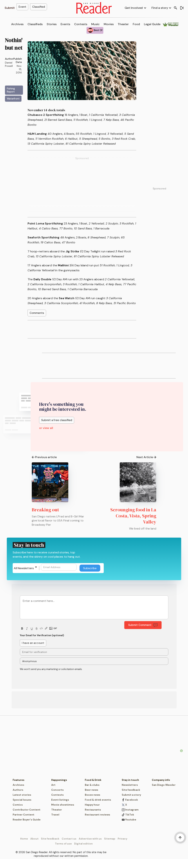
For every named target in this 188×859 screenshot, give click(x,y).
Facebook (131, 799)
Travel (55, 814)
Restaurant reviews (97, 814)
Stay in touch (130, 780)
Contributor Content (26, 809)
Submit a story (131, 794)
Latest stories (22, 794)
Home (24, 838)
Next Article (144, 457)
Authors (18, 789)
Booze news (92, 794)
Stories (52, 24)
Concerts (57, 789)
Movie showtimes (62, 804)
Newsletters (130, 784)
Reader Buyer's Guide (27, 819)
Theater (123, 24)
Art (53, 784)
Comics (18, 804)
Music (95, 24)
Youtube (130, 819)
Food (136, 24)
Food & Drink (93, 780)
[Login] (181, 8)
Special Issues (22, 799)
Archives (17, 24)
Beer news (91, 789)
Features (18, 780)
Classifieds (35, 24)
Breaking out (45, 510)
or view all (46, 428)
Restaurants (93, 809)
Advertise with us (90, 838)
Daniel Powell (9, 64)
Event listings (60, 799)
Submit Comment (139, 625)
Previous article (46, 457)
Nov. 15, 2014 (19, 69)
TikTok (129, 814)
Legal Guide (152, 24)
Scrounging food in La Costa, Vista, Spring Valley (133, 516)
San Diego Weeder (164, 784)
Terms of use (63, 843)
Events (65, 24)
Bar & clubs (92, 784)
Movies (109, 24)
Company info (161, 780)
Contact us (69, 838)
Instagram (132, 809)
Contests (80, 24)
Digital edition (83, 843)
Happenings (59, 780)
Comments (37, 313)
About (34, 838)
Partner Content (23, 814)
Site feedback (131, 789)
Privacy (122, 838)
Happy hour (92, 804)
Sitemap (109, 838)
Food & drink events (98, 799)
